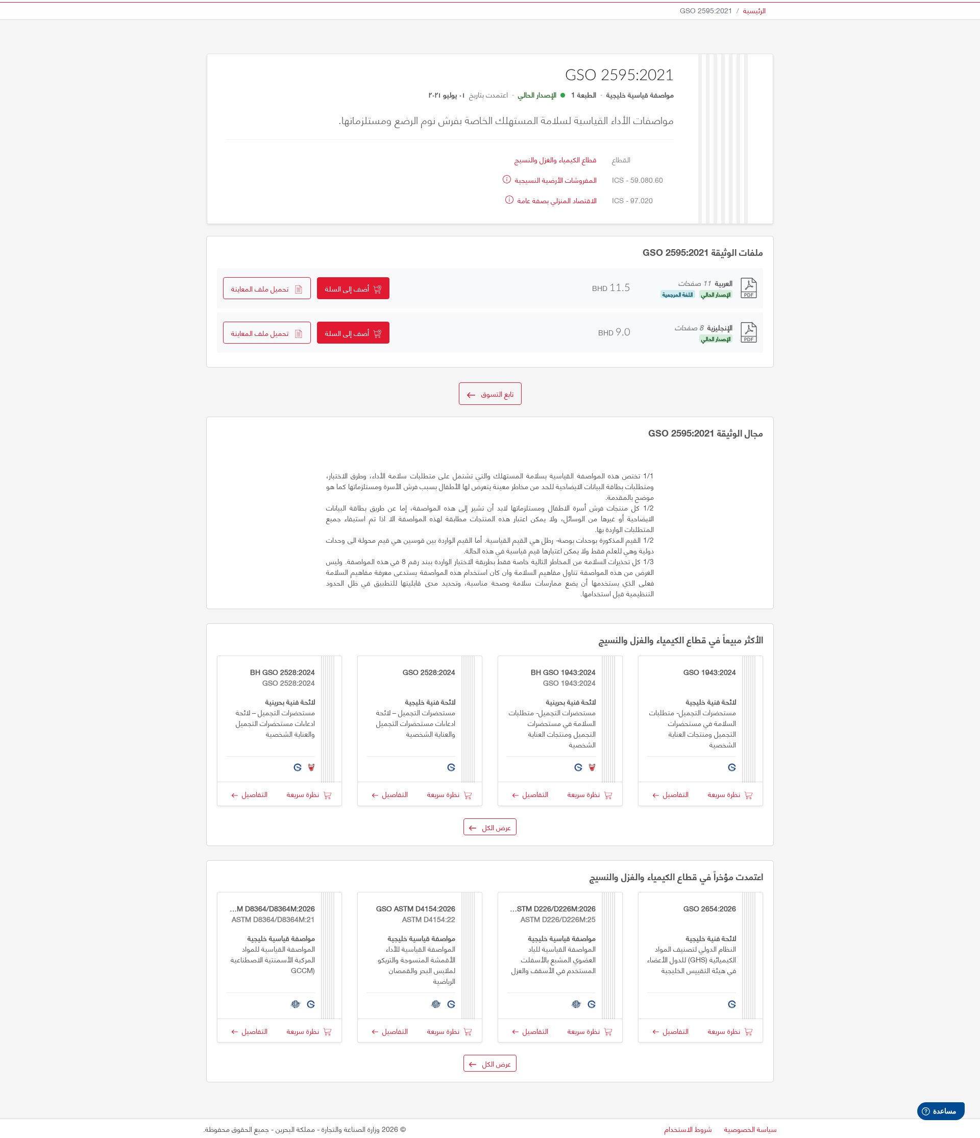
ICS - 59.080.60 (637, 179)
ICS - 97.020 (632, 199)
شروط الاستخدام (688, 1128)
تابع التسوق (494, 393)
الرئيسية (754, 10)
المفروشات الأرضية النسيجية (555, 179)
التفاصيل (674, 793)
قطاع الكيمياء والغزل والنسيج (555, 159)
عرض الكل (493, 826)
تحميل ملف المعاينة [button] (263, 288)
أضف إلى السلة (349, 288)
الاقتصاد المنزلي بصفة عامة (556, 199)
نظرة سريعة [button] (726, 793)
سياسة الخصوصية (750, 1128)
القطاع (621, 159)
